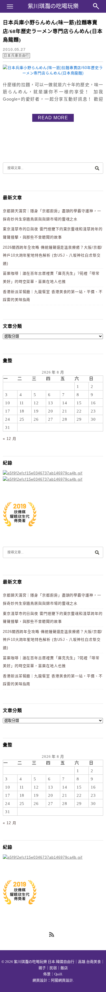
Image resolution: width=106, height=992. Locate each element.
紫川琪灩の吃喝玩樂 (53, 6)
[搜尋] (97, 168)
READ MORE (53, 117)
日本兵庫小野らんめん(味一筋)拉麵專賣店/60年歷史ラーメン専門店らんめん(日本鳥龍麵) (53, 31)
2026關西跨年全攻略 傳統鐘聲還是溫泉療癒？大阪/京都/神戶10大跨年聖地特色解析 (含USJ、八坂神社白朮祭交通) (52, 255)
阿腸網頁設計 (62, 980)
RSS (52, 935)
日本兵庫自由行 (16, 56)
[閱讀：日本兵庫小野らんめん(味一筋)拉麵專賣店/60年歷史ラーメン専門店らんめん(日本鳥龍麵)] (53, 73)
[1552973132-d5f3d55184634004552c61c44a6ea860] (20, 529)
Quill (58, 974)
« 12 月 (9, 439)
